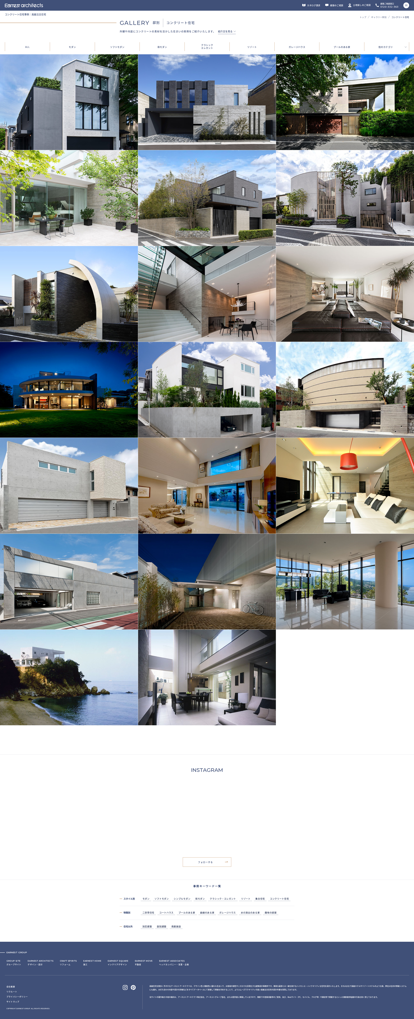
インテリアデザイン (118, 962)
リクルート (11, 991)
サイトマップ (12, 1001)
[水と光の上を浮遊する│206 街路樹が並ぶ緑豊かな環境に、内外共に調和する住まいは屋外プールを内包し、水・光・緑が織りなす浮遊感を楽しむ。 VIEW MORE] (345, 148)
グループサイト (13, 962)
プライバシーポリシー (17, 996)
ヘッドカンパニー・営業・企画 (174, 962)
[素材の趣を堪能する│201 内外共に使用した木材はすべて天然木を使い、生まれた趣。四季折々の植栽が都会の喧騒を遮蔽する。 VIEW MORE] (207, 244)
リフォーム (68, 962)
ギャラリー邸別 (379, 17)
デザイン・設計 (40, 962)
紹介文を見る (225, 31)
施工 (92, 962)
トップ (363, 17)
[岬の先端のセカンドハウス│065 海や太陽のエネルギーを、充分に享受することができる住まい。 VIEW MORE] (69, 723)
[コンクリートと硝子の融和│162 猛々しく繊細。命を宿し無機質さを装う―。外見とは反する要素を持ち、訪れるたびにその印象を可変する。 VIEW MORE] (207, 340)
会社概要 (10, 986)
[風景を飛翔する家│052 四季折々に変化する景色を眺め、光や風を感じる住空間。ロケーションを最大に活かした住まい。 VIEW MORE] (345, 627)
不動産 (144, 962)
